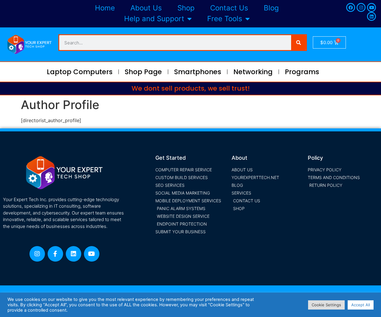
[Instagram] (361, 7)
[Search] (298, 42)
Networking (253, 72)
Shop (186, 8)
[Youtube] (371, 7)
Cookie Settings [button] (326, 304)
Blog (271, 8)
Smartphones (197, 72)
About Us (146, 8)
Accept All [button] (360, 304)
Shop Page (143, 72)
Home (105, 8)
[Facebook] (350, 7)
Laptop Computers (80, 72)
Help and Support (154, 18)
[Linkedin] (371, 16)
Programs (302, 72)
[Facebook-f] (55, 254)
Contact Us (229, 8)
